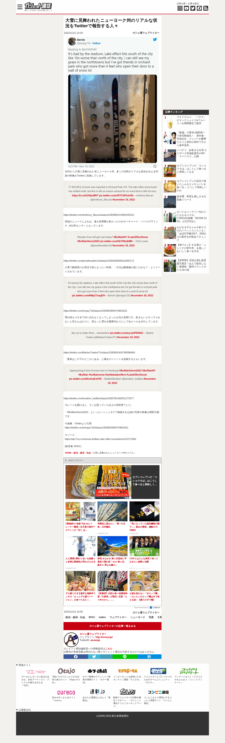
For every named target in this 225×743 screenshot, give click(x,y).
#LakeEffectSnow (138, 237)
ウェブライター (118, 617)
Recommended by (141, 607)
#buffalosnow (97, 374)
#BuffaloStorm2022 (88, 241)
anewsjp (95, 640)
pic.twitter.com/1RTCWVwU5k (116, 195)
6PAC (92, 617)
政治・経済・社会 (75, 617)
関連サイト (25, 665)
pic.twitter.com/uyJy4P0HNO (126, 333)
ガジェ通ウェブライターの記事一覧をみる (112, 626)
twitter (102, 617)
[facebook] (76, 656)
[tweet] (94, 656)
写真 (151, 617)
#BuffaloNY (120, 237)
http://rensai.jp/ (104, 637)
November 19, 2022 (124, 199)
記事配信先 (25, 710)
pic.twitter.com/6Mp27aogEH (88, 295)
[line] (124, 656)
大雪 (159, 617)
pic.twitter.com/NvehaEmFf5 (85, 379)
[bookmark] (149, 656)
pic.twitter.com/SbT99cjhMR (116, 241)
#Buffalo (83, 374)
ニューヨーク (137, 617)
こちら (108, 648)
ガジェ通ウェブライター (146, 32)
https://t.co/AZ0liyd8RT (85, 195)
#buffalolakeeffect (115, 374)
